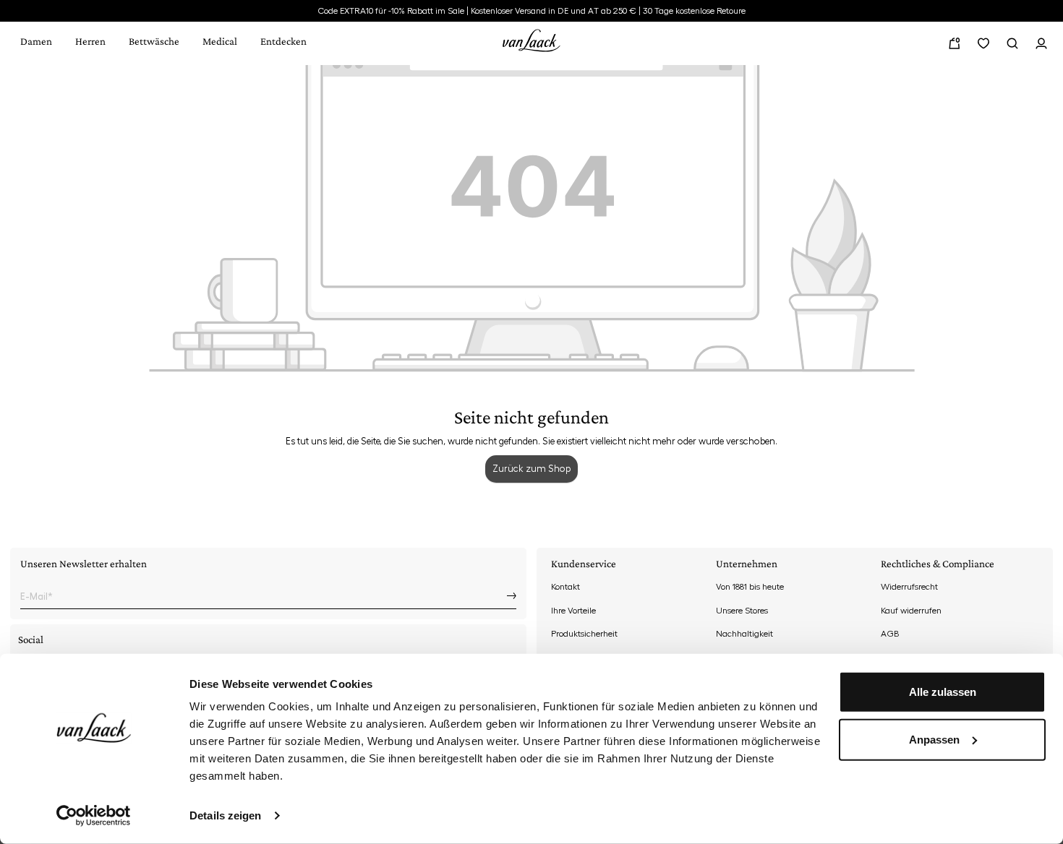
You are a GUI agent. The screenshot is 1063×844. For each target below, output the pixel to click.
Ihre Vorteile (573, 610)
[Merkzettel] (983, 43)
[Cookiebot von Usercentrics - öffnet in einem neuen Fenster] (93, 816)
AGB (890, 633)
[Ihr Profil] (1041, 43)
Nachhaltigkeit (744, 633)
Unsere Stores (742, 610)
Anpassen (934, 739)
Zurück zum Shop (531, 468)
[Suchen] (1012, 43)
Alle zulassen (942, 692)
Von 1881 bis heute (750, 586)
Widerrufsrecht (909, 586)
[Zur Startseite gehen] (531, 38)
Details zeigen (225, 815)
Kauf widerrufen (911, 610)
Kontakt (565, 586)
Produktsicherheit (584, 633)
